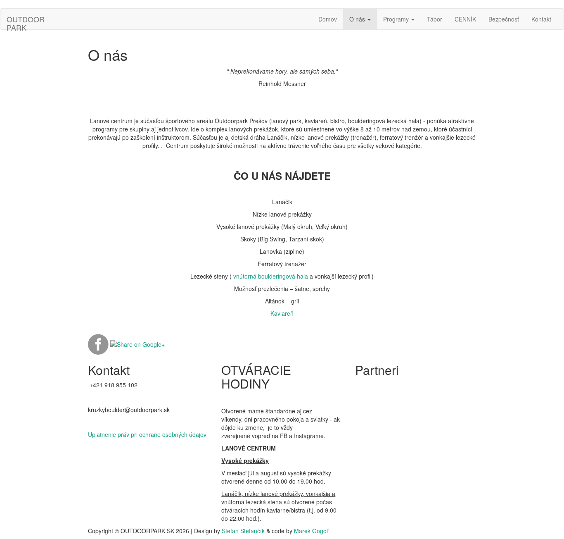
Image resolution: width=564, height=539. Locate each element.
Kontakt (541, 19)
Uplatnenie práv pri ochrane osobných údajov (147, 434)
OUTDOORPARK (26, 21)
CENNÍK (465, 19)
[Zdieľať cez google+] (137, 343)
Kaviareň (282, 313)
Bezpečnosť (503, 19)
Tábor (434, 19)
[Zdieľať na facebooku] (98, 343)
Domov (327, 19)
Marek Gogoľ (311, 531)
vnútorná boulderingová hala (270, 276)
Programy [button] (396, 19)
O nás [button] (358, 19)
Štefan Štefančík (243, 531)
